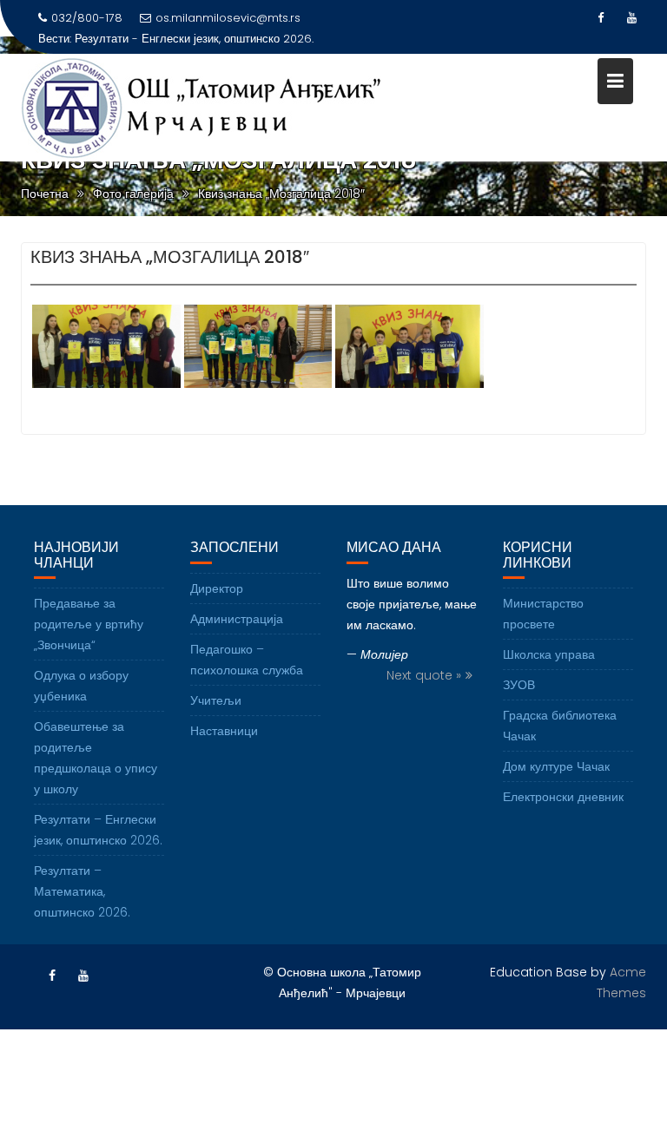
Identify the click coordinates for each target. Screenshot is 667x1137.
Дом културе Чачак (556, 766)
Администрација (236, 619)
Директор (216, 588)
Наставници (224, 730)
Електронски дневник (563, 796)
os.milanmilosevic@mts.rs (227, 18)
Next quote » (423, 675)
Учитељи (215, 700)
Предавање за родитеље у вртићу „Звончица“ (88, 624)
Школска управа (549, 654)
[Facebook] (601, 18)
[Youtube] (632, 18)
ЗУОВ (519, 684)
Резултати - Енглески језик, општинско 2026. (194, 38)
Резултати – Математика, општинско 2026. (82, 891)
